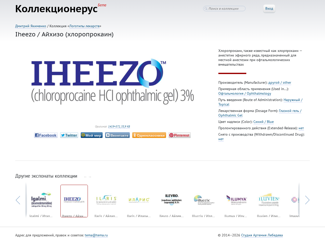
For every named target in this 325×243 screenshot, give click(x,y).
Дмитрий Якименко (30, 26)
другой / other (279, 82)
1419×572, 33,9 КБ (119, 126)
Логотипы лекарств (84, 26)
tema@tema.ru (96, 235)
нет (301, 128)
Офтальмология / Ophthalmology (244, 93)
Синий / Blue (263, 121)
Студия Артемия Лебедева (262, 235)
